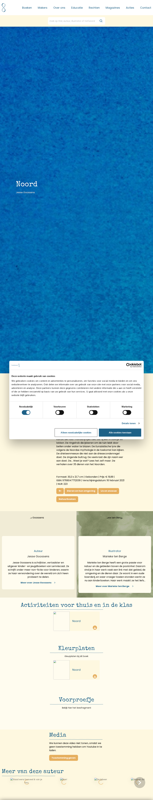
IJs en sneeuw (109, 490)
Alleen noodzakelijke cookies (76, 432)
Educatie (77, 8)
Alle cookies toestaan (120, 432)
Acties (130, 8)
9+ (60, 490)
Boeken (27, 8)
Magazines (113, 8)
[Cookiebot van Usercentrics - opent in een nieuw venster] (128, 365)
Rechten (94, 8)
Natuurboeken (67, 499)
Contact (145, 8)
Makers (42, 8)
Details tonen (129, 423)
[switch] (59, 412)
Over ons (59, 8)
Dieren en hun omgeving (81, 490)
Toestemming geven (64, 757)
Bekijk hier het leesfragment (76, 707)
